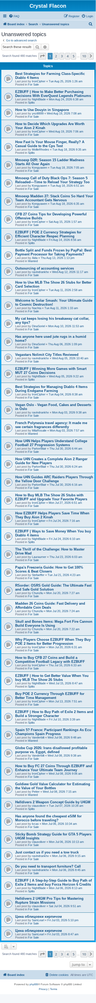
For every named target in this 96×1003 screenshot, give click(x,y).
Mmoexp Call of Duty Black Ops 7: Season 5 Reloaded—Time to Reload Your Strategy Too (52, 180)
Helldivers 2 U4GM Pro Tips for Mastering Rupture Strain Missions (49, 900)
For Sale (33, 84)
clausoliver (39, 805)
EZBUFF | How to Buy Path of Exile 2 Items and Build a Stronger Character (54, 714)
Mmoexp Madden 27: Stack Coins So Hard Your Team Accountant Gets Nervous (54, 198)
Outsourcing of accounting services (44, 268)
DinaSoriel (38, 326)
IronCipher (38, 81)
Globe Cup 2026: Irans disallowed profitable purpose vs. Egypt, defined (51, 750)
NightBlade (39, 99)
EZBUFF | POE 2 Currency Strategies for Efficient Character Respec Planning (48, 234)
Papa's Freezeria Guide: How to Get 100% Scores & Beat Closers (49, 569)
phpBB (34, 984)
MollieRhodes (40, 149)
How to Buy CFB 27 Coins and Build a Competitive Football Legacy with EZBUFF (50, 660)
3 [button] (62, 56)
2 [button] (56, 56)
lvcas (35, 823)
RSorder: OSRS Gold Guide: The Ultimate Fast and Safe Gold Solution (53, 587)
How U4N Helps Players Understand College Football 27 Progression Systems (51, 443)
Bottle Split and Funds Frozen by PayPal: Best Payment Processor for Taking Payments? (53, 252)
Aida (34, 257)
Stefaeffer (38, 575)
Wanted (33, 261)
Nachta (36, 308)
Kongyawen (39, 167)
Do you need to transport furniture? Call (48, 866)
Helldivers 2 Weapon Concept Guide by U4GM (52, 802)
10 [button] (84, 56)
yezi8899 (38, 113)
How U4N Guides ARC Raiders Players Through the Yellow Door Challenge (54, 479)
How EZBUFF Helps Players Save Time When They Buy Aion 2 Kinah (52, 515)
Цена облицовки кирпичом (38, 917)
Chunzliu (37, 593)
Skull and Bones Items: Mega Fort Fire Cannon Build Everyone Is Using (53, 624)
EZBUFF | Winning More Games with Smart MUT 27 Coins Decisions (50, 371)
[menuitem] (14, 16)
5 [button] (73, 56)
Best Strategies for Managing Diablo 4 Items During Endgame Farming (51, 389)
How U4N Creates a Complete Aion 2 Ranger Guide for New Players (51, 461)
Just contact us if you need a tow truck (47, 852)
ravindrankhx (40, 272)
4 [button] (68, 56)
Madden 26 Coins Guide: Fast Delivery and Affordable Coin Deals (50, 605)
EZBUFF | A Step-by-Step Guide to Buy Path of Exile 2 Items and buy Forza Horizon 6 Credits (53, 882)
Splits (31, 102)
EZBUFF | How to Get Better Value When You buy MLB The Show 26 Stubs (52, 678)
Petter (36, 791)
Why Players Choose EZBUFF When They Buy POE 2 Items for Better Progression (53, 642)
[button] (42, 56)
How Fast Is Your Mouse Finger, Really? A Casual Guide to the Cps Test (49, 144)
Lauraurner (39, 556)
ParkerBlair (39, 448)
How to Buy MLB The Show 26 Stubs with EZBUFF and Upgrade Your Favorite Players (51, 497)
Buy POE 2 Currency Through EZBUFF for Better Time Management (49, 696)
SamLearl (38, 920)
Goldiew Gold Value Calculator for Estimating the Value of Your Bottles (52, 786)
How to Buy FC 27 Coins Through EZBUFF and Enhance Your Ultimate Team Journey (53, 768)
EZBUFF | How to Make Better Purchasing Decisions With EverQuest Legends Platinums (53, 94)
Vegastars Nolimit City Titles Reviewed (46, 355)
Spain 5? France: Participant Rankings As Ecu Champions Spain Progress (53, 732)
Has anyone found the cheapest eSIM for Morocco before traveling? (48, 818)
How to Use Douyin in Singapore (42, 110)
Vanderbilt (38, 737)
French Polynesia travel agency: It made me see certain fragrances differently (51, 425)
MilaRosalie (39, 430)
